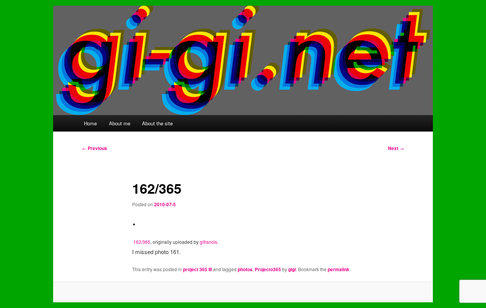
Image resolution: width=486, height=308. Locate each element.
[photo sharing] (134, 223)
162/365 (141, 242)
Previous (94, 148)
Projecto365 (268, 269)
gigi (292, 269)
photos (245, 269)
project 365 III (197, 269)
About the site (157, 123)
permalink (338, 269)
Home (90, 123)
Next (396, 148)
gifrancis (208, 242)
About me (119, 123)
